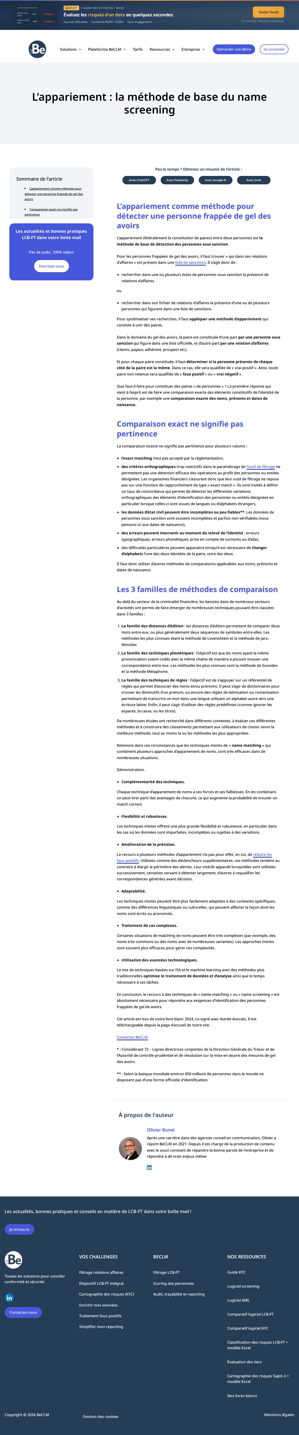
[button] (79, 49)
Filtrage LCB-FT (166, 1272)
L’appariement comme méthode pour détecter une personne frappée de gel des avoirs (54, 193)
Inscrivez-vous (51, 265)
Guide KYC (236, 1272)
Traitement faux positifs (100, 1315)
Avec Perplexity (177, 180)
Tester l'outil (268, 12)
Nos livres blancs (242, 1395)
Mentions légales (279, 1414)
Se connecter (274, 49)
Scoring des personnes (173, 1283)
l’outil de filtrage (260, 466)
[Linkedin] (149, 1167)
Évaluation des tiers (244, 1361)
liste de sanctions (190, 262)
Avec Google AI (215, 180)
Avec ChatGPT (139, 180)
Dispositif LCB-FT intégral (101, 1283)
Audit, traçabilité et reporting (179, 1294)
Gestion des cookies (100, 1416)
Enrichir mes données (98, 1304)
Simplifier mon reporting (101, 1326)
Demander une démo (234, 49)
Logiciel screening (243, 1286)
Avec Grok (253, 180)
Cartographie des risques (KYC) (106, 1294)
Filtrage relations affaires (101, 1272)
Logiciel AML (238, 1300)
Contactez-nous (23, 1312)
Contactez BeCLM (132, 1037)
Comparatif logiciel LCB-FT (250, 1314)
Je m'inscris (19, 1229)
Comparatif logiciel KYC (247, 1328)
